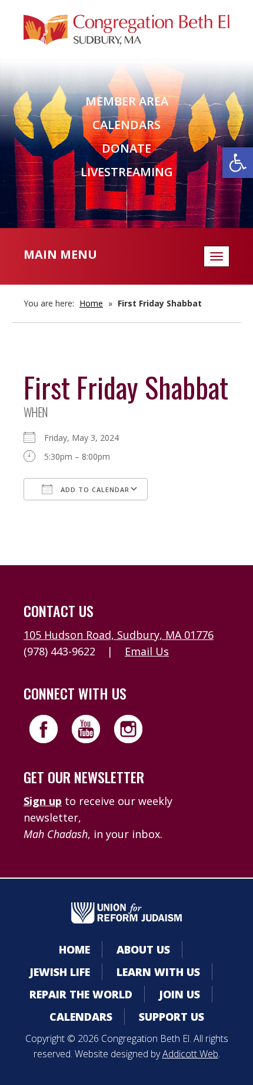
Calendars (126, 125)
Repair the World (80, 994)
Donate (126, 148)
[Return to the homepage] (126, 30)
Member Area (126, 101)
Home (91, 303)
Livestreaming (127, 172)
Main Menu (60, 254)
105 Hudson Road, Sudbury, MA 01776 (119, 635)
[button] (237, 162)
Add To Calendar (93, 489)
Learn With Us (158, 972)
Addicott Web (190, 1053)
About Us (143, 949)
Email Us (147, 651)
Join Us (179, 994)
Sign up (43, 801)
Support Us (171, 1017)
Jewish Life (59, 972)
